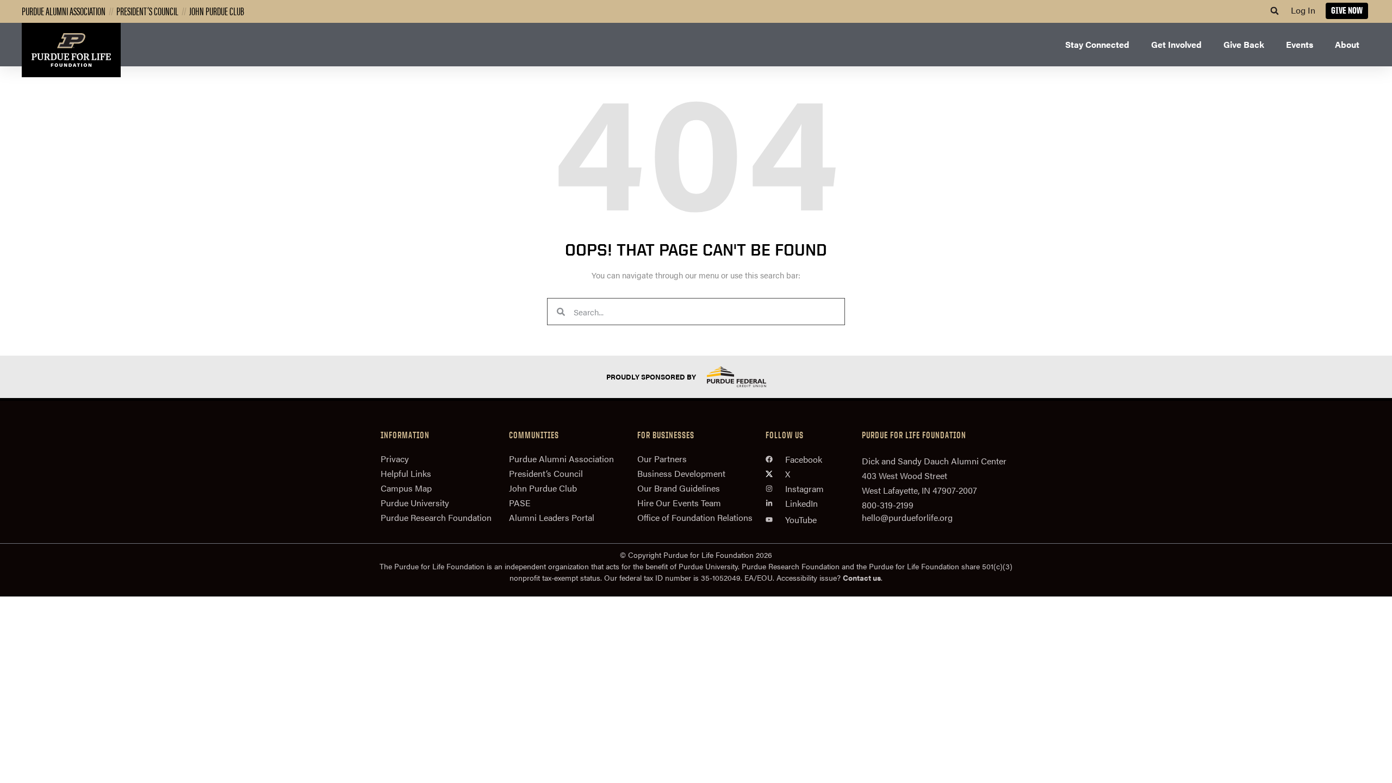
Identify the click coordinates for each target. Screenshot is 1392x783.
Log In (1303, 10)
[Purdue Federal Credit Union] (746, 376)
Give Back (1243, 44)
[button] (1274, 11)
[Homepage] (71, 50)
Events (1299, 44)
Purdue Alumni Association (63, 10)
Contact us (862, 577)
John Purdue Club (216, 10)
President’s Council (147, 10)
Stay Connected (1097, 44)
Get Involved (1176, 44)
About (1347, 44)
